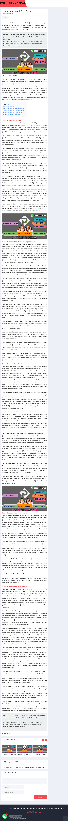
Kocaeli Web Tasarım (22, 818)
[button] (4, 816)
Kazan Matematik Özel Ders (16, 734)
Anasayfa (5, 13)
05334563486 (34, 812)
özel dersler (11, 13)
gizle (8, 104)
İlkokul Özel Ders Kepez (40, 755)
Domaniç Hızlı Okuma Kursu (9, 755)
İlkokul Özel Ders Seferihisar (24, 755)
